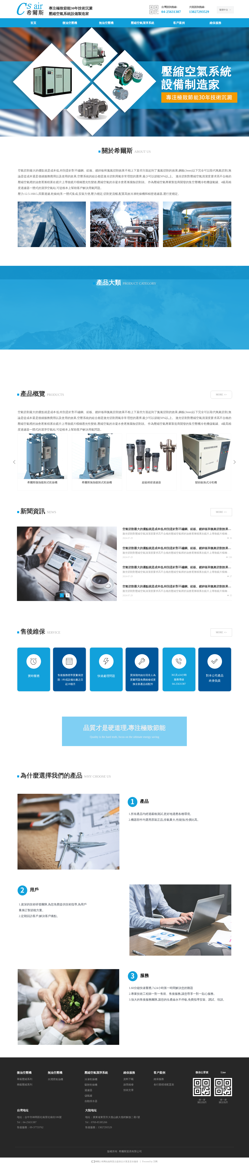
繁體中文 (223, 10)
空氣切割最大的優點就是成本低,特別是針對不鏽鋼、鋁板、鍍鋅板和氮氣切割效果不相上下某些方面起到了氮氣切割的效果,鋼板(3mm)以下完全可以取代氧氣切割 (176, 529)
